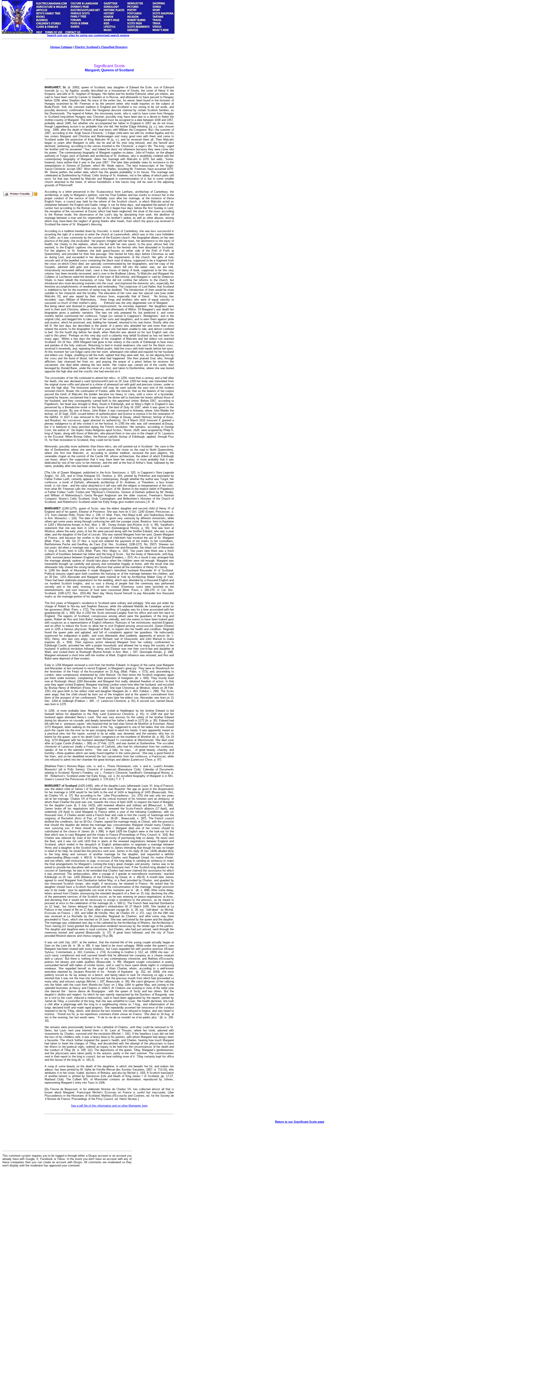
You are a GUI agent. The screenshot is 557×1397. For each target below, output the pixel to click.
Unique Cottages (61, 47)
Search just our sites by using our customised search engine (88, 35)
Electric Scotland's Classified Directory (101, 47)
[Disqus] (67, 1224)
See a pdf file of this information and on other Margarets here (109, 1105)
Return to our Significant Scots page (299, 1121)
